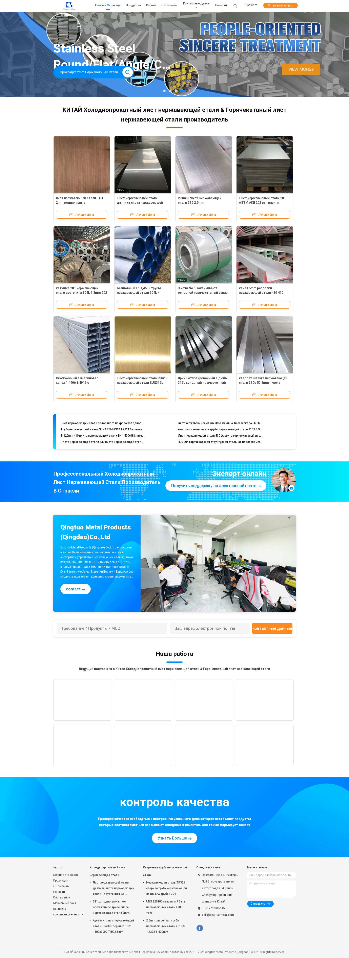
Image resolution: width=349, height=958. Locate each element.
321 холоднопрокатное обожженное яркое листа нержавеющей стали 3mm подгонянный (111, 908)
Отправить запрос (280, 5)
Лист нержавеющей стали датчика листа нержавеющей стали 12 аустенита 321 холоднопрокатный (113, 889)
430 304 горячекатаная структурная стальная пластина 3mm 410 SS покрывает (220, 429)
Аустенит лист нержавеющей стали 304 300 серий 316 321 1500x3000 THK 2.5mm (113, 926)
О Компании (61, 886)
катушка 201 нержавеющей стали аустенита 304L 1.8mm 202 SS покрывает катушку (81, 292)
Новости (59, 891)
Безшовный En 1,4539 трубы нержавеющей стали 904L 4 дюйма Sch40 (139, 292)
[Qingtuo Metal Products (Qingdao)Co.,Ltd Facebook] (199, 928)
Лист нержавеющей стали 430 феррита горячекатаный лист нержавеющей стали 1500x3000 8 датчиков (220, 422)
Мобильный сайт (64, 903)
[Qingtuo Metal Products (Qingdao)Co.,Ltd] (69, 6)
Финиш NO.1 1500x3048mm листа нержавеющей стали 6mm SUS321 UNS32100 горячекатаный (220, 435)
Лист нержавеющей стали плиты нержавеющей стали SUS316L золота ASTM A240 (142, 382)
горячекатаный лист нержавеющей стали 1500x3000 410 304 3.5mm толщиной (103, 435)
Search (127, 72)
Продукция (60, 880)
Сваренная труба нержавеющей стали (165, 871)
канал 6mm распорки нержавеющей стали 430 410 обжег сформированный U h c (262, 292)
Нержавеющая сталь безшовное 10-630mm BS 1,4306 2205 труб (103, 441)
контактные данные (272, 628)
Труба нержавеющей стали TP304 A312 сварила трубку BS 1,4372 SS (220, 441)
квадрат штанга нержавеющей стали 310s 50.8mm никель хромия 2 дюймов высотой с (263, 382)
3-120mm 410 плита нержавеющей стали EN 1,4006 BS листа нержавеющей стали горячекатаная (103, 422)
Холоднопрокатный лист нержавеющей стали (108, 871)
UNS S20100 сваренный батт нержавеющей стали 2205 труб (165, 907)
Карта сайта (61, 897)
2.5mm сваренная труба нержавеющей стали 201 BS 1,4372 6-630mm (165, 926)
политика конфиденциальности (67, 911)
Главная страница (65, 874)
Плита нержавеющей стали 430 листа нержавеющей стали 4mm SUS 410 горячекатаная (103, 429)
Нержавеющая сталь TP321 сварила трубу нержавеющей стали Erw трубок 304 (166, 888)
